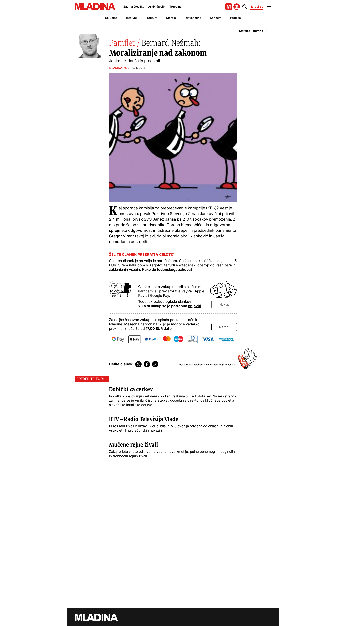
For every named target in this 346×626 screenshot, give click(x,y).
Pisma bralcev (187, 364)
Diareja (171, 17)
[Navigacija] (269, 7)
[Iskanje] (244, 6)
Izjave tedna (193, 17)
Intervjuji (132, 17)
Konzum (215, 17)
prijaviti (194, 306)
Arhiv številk (156, 6)
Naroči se (256, 6)
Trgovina (175, 6)
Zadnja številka (133, 6)
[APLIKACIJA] (228, 6)
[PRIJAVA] (236, 6)
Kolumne (111, 17)
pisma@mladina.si (225, 364)
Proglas (235, 17)
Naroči (224, 327)
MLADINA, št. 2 (119, 67)
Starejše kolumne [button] (251, 30)
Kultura (152, 17)
